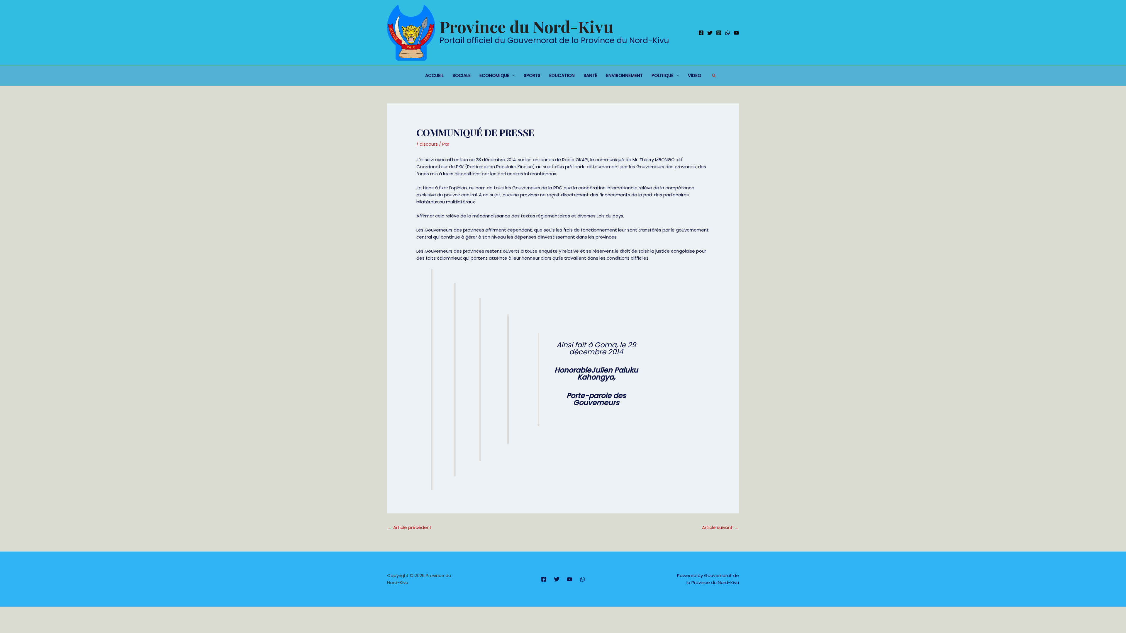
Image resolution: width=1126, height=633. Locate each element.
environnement (624, 75)
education (562, 75)
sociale (461, 75)
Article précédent (410, 527)
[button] (714, 75)
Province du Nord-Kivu (526, 26)
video (694, 75)
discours (429, 144)
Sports (532, 75)
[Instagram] (718, 32)
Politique (663, 75)
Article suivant (720, 527)
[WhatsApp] (727, 32)
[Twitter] (710, 32)
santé (590, 75)
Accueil (434, 75)
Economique (494, 75)
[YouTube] (736, 32)
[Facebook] (701, 32)
